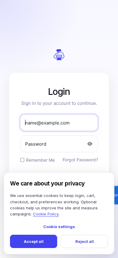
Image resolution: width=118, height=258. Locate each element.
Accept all (34, 241)
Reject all (84, 241)
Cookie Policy (45, 213)
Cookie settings (59, 226)
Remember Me (40, 160)
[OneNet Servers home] (59, 54)
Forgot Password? (80, 159)
